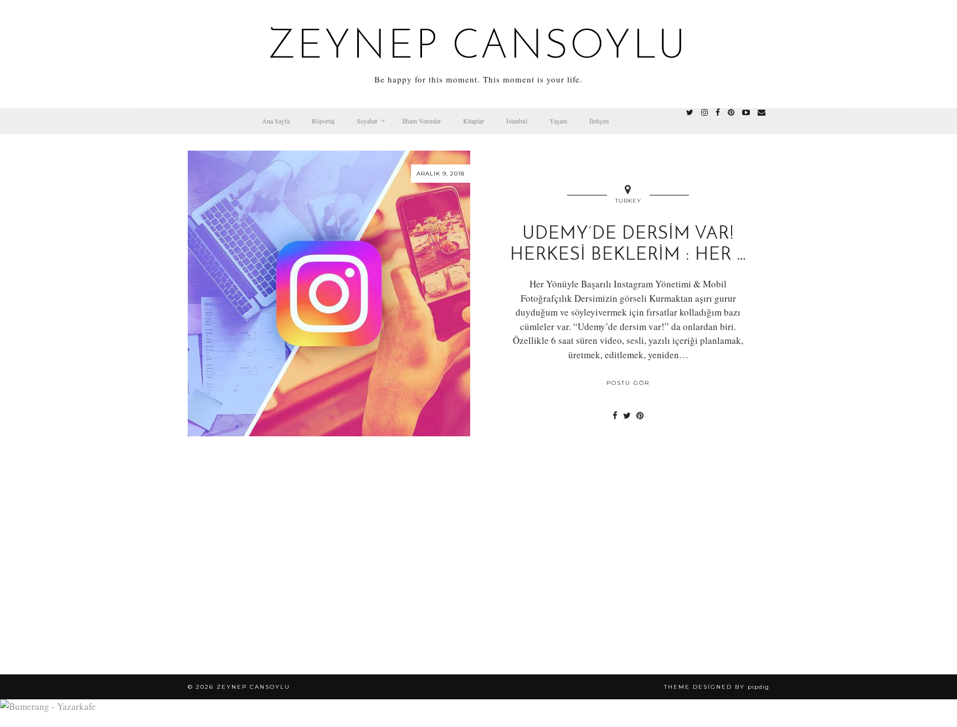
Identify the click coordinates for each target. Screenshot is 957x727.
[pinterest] (731, 112)
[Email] (761, 112)
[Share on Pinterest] (640, 415)
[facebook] (718, 112)
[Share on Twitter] (627, 415)
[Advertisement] (478, 580)
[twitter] (689, 112)
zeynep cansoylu (478, 48)
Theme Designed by (716, 686)
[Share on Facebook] (615, 415)
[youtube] (746, 112)
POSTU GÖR (628, 382)
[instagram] (704, 112)
